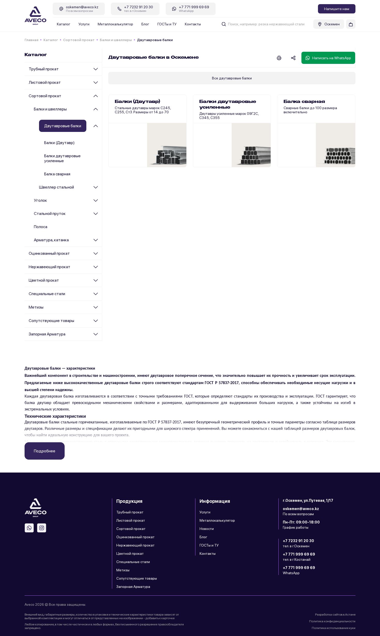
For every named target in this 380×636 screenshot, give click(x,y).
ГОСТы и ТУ (167, 24)
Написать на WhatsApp (331, 58)
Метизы (36, 307)
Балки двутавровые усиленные (62, 158)
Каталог (63, 24)
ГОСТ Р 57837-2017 (222, 383)
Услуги (84, 24)
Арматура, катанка (51, 239)
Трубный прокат (44, 68)
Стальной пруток (50, 213)
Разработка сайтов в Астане (335, 614)
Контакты (193, 24)
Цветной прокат (44, 280)
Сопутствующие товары (51, 320)
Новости (207, 529)
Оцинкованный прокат (49, 253)
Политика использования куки (333, 628)
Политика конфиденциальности (332, 621)
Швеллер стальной (56, 187)
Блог (145, 24)
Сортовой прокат (79, 40)
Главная (31, 40)
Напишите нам (336, 9)
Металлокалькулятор (115, 24)
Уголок (40, 200)
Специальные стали (47, 293)
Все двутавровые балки (232, 78)
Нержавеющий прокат (49, 266)
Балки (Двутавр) (59, 142)
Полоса (40, 226)
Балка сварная (57, 173)
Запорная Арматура (47, 334)
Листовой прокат (45, 82)
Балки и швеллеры (116, 40)
